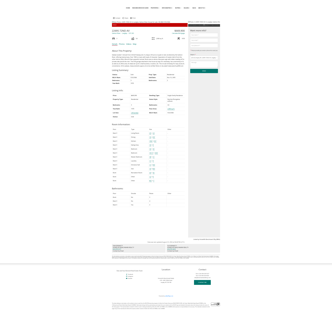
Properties (154, 8)
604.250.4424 (171, 249)
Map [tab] (134, 44)
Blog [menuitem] (194, 8)
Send (204, 71)
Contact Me (202, 282)
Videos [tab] (128, 44)
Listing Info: (117, 90)
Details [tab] (114, 44)
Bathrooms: (117, 188)
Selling (186, 8)
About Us (201, 8)
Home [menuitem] (128, 8)
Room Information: (121, 124)
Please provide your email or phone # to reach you (204, 50)
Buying (177, 8)
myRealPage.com (169, 296)
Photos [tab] (122, 44)
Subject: (192, 54)
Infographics (167, 8)
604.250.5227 (117, 249)
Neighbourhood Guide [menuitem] (140, 8)
